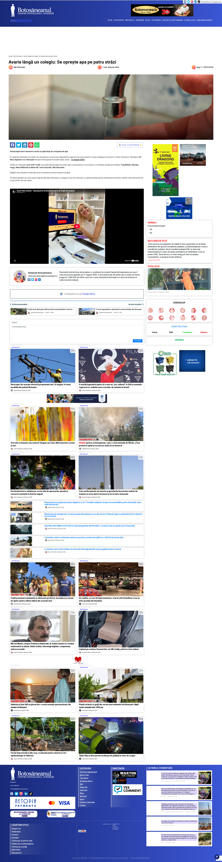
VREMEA (179, 340)
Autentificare (206, 2)
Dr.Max (114, 825)
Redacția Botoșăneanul (40, 273)
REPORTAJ (130, 20)
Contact (15, 835)
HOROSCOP (179, 303)
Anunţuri (15, 838)
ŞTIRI (110, 20)
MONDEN (140, 20)
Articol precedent (19, 304)
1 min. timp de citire (110, 67)
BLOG (147, 20)
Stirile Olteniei (115, 829)
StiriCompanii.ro (116, 828)
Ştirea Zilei (84, 775)
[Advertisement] (111, 40)
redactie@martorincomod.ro (19, 789)
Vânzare (203, 332)
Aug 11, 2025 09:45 (205, 67)
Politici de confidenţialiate (23, 844)
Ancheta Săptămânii (88, 772)
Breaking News (86, 781)
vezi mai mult (154, 260)
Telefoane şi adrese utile (22, 841)
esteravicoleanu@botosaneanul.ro (43, 276)
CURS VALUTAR (179, 326)
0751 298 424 (14, 785)
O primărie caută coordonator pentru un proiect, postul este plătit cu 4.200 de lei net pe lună (83, 537)
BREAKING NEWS (204, 20)
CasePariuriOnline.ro (107, 824)
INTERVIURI (119, 20)
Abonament (17, 853)
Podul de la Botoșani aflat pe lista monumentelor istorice (50, 309)
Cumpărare (187, 332)
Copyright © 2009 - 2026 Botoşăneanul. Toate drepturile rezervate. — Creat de (111, 858)
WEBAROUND (144, 858)
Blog (82, 793)
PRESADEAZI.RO (116, 824)
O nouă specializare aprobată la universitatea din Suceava (119, 309)
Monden (14, 667)
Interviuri (83, 790)
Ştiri (81, 784)
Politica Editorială (87, 802)
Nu (151, 233)
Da (151, 229)
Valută (154, 332)
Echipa (83, 805)
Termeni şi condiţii (19, 847)
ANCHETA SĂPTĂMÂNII (172, 20)
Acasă (10, 56)
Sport (82, 799)
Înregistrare (216, 2)
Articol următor (135, 304)
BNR (171, 332)
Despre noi (16, 829)
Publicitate (16, 832)
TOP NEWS (156, 20)
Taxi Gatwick (115, 826)
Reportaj (83, 787)
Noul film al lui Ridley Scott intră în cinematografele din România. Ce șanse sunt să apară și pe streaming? (89, 526)
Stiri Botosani (18, 56)
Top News (84, 778)
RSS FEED (16, 850)
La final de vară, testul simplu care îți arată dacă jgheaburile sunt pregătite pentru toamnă (82, 549)
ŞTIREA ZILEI (190, 20)
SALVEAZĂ (137, 341)
